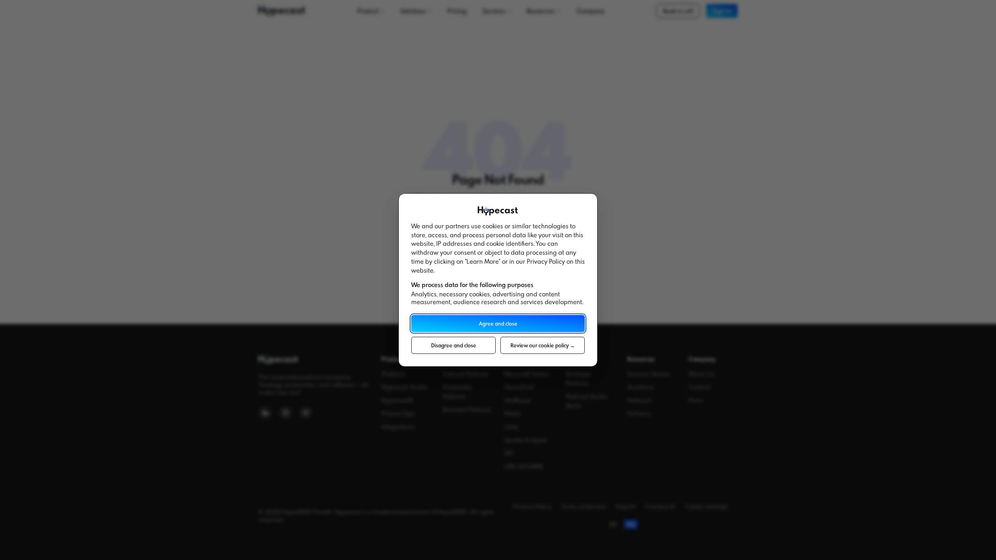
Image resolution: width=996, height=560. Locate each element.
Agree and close (498, 323)
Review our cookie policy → (542, 345)
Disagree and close (453, 345)
